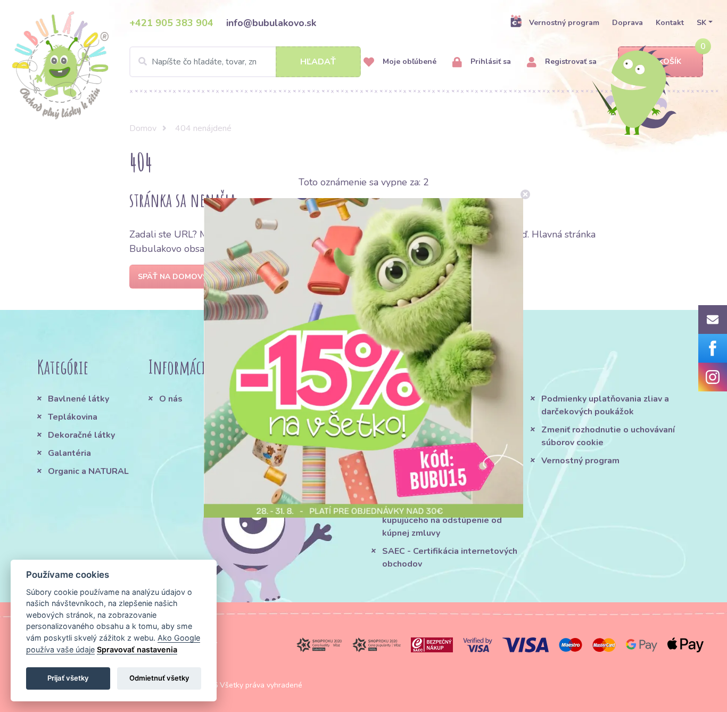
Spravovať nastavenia (137, 649)
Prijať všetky (68, 678)
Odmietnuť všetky (159, 678)
